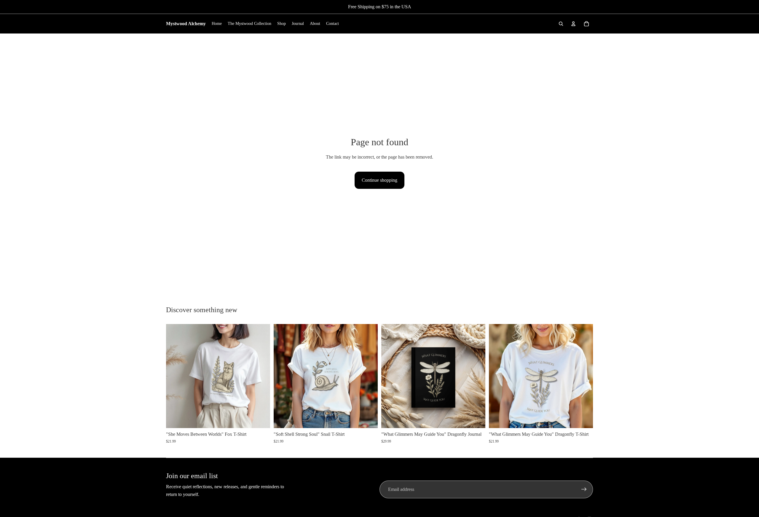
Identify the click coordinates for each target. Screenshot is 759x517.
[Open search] (560, 23)
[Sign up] (584, 489)
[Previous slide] (175, 376)
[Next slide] (261, 376)
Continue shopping (379, 180)
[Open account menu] (573, 23)
